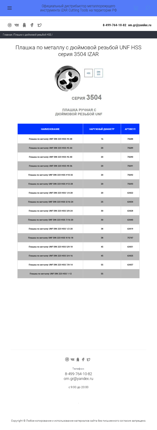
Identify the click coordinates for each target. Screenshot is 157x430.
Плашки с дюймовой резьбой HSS (32, 34)
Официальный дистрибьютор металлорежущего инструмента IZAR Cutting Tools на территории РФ (78, 8)
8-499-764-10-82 (114, 25)
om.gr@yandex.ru (139, 25)
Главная (7, 34)
